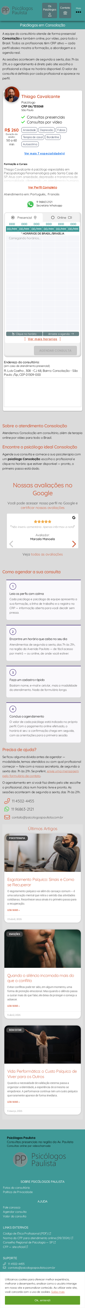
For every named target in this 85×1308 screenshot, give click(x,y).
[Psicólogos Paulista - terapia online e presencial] (42, 1159)
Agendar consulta (14, 1212)
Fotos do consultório (16, 1187)
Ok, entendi (42, 1300)
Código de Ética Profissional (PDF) (26, 1233)
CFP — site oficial (14, 1247)
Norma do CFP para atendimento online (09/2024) (37, 1238)
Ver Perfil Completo (42, 187)
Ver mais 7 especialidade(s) (44, 153)
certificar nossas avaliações (42, 507)
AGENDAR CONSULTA (55, 350)
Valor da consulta (14, 1216)
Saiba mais (58, 1292)
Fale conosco (11, 1207)
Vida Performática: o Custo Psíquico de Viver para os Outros (42, 1074)
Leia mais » (13, 910)
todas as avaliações (46, 554)
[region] (42, 1290)
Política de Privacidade (17, 1192)
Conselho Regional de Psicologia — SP (28, 1242)
